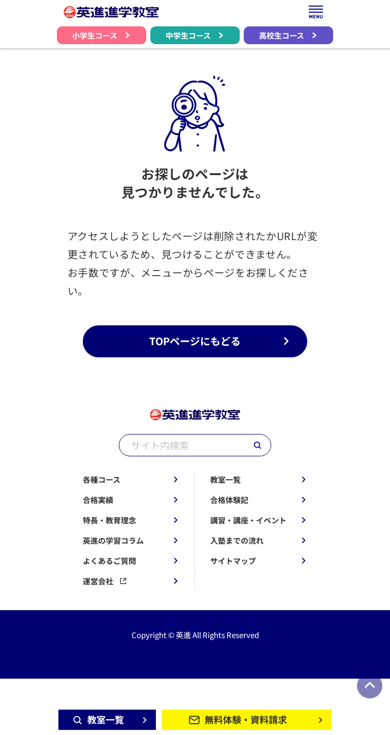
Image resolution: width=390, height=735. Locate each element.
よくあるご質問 (109, 560)
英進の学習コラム (113, 540)
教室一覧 (225, 479)
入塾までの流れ (237, 540)
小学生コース (94, 35)
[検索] (257, 445)
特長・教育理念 (109, 520)
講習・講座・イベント (248, 520)
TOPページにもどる (195, 340)
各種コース (101, 479)
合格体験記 (229, 499)
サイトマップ (233, 560)
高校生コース (281, 35)
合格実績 (98, 499)
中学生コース (188, 35)
